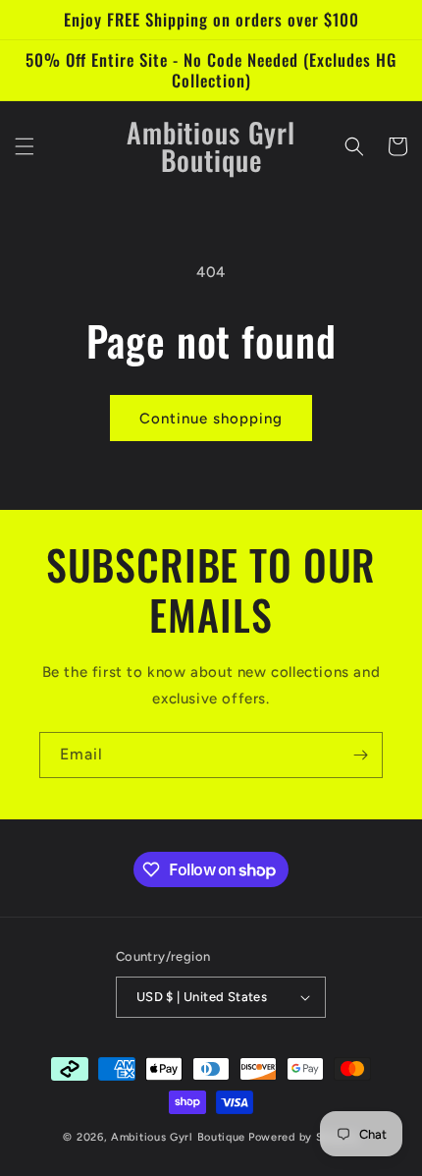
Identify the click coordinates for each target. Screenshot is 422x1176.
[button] (24, 146)
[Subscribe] (360, 755)
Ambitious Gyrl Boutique (178, 1137)
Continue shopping (211, 418)
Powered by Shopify (303, 1137)
